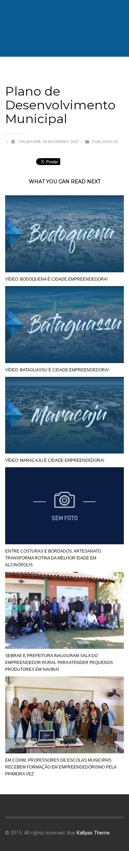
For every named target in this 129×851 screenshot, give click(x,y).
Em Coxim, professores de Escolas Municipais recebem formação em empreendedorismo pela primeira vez (60, 767)
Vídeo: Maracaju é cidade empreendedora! (54, 460)
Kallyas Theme (93, 833)
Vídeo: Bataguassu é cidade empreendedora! (57, 370)
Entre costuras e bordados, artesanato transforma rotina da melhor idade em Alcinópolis (53, 558)
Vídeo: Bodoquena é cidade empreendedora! (56, 279)
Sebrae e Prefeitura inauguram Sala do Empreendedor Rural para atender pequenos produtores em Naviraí (59, 662)
